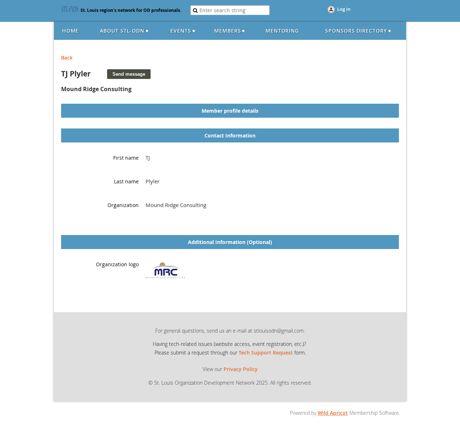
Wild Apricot (333, 412)
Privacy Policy (241, 369)
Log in (343, 9)
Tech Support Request (266, 352)
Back (67, 57)
